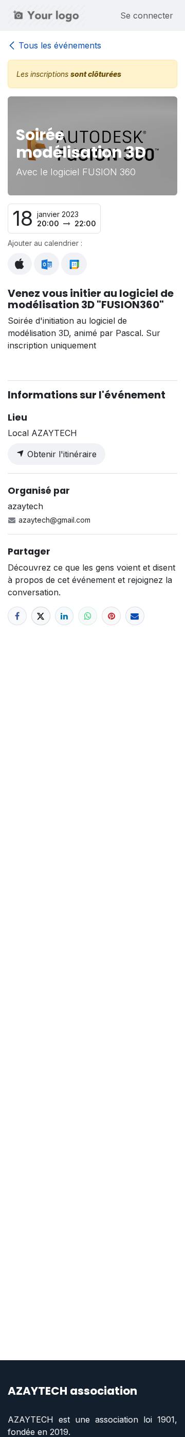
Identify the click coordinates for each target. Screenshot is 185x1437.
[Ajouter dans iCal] (20, 264)
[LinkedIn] (64, 616)
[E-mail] (134, 616)
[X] (40, 616)
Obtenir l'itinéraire (61, 454)
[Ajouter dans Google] (73, 264)
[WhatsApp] (87, 616)
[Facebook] (17, 616)
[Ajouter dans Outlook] (46, 264)
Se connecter (146, 15)
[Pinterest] (111, 616)
